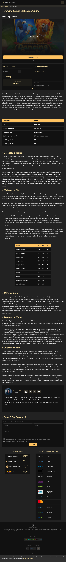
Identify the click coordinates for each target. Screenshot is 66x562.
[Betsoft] (26, 539)
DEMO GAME (32, 36)
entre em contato (22, 530)
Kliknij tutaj (37, 61)
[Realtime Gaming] (36, 539)
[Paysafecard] (34, 548)
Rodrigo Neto (18, 391)
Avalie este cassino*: (8, 421)
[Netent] (33, 539)
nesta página (39, 530)
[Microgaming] (29, 539)
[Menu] (62, 2)
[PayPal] (31, 548)
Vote (32, 88)
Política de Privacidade (28, 558)
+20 (38, 548)
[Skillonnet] (40, 539)
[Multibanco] (27, 548)
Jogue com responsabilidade (49, 530)
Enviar (33, 444)
